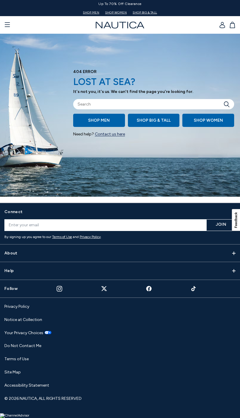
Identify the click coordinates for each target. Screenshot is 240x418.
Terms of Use (62, 237)
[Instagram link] (59, 289)
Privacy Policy (90, 237)
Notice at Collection (23, 319)
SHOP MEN (91, 12)
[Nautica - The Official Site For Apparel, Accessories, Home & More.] (120, 25)
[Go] (228, 104)
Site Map (12, 372)
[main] (120, 118)
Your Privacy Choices (23, 333)
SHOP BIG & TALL (145, 12)
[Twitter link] (104, 288)
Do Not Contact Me (22, 345)
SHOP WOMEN (116, 12)
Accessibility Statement (26, 385)
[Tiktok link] (194, 288)
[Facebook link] (149, 288)
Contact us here (110, 134)
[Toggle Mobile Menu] (7, 25)
